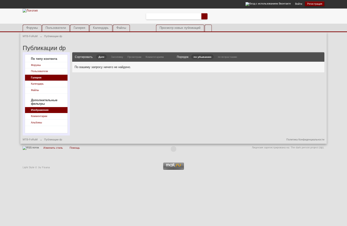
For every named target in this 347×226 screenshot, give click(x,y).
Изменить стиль (53, 147)
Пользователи (56, 28)
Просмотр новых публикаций (180, 28)
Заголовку (117, 57)
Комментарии (39, 116)
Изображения (39, 110)
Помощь (75, 147)
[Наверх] (173, 149)
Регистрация (314, 3)
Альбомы (36, 122)
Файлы (121, 28)
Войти (298, 3)
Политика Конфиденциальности (305, 139)
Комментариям (155, 57)
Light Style (28, 167)
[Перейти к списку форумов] (30, 10)
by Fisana (44, 167)
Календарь (101, 28)
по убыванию (202, 57)
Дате (101, 57)
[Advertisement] (269, 20)
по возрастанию (227, 57)
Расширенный (210, 16)
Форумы (32, 28)
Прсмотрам (134, 57)
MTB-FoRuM (30, 139)
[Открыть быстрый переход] (208, 28)
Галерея (79, 28)
